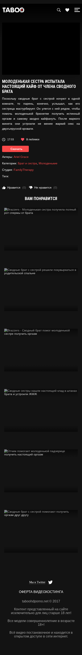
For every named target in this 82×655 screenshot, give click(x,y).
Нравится (16, 187)
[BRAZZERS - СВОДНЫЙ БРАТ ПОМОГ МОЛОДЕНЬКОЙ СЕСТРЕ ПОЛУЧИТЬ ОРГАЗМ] (41, 350)
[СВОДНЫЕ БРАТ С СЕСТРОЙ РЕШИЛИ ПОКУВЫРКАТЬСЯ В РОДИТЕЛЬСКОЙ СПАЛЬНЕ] (41, 289)
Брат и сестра (27, 163)
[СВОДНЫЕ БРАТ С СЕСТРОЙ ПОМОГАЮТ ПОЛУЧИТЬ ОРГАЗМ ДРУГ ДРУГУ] (41, 531)
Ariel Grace (21, 156)
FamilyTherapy (24, 169)
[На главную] (13, 11)
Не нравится (45, 187)
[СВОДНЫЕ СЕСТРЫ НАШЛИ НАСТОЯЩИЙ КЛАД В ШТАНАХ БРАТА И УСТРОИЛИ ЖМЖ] (41, 410)
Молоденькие (48, 163)
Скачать (16, 149)
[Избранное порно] (67, 10)
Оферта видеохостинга (41, 592)
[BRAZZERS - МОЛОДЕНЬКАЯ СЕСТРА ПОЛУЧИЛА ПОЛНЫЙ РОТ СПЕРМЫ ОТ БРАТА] (41, 229)
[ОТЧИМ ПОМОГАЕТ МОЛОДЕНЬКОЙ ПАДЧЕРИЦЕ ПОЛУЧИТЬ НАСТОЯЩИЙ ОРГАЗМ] (41, 471)
